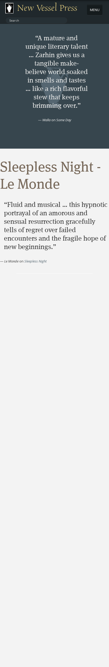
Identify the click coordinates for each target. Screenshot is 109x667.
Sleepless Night (35, 261)
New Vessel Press (47, 8)
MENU (94, 9)
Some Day (63, 120)
